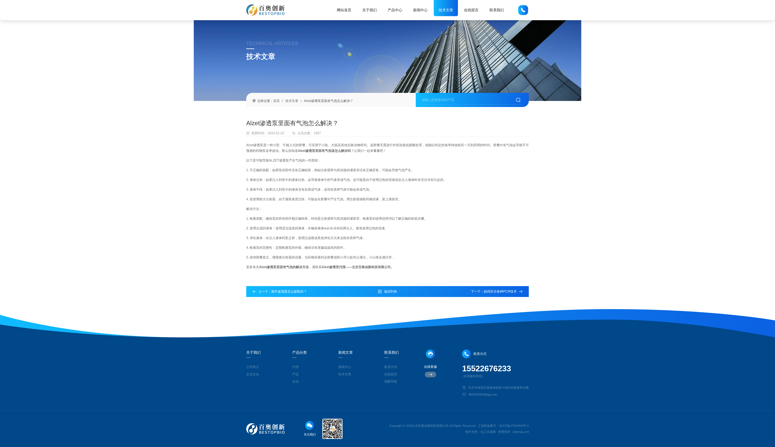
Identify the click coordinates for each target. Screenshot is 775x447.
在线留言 (471, 10)
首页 (276, 101)
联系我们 (496, 10)
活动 (295, 381)
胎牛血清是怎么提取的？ (289, 291)
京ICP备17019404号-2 (514, 425)
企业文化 (252, 374)
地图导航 (390, 381)
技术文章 (446, 10)
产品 (295, 374)
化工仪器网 (488, 431)
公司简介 (252, 367)
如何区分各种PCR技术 (500, 291)
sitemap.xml (521, 431)
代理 (295, 367)
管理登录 (504, 431)
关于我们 (369, 10)
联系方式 (390, 367)
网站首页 (344, 10)
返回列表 (390, 291)
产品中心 (395, 10)
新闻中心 (420, 10)
